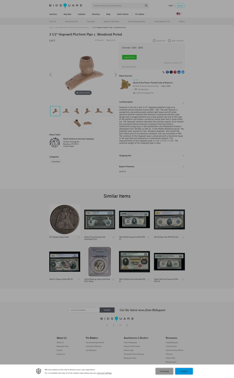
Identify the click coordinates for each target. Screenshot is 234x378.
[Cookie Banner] (117, 371)
